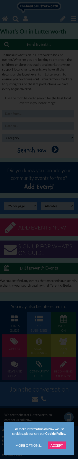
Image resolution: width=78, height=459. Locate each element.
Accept (56, 445)
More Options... (28, 445)
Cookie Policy (55, 433)
